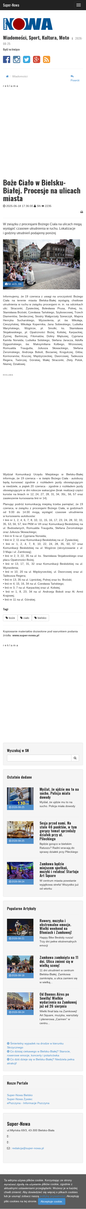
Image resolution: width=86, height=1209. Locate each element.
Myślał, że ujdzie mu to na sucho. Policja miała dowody (59, 793)
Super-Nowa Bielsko (20, 1095)
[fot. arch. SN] (41, 264)
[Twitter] (26, 61)
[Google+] (36, 61)
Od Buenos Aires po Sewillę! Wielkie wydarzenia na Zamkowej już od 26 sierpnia (58, 1000)
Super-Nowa (11, 4)
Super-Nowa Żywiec (19, 1099)
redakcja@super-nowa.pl (28, 1148)
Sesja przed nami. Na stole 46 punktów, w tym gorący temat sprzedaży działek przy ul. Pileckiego (58, 830)
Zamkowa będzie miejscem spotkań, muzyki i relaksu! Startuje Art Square (59, 869)
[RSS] (46, 61)
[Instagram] (16, 61)
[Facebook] (6, 61)
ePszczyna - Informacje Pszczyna (28, 1103)
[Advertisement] (43, 130)
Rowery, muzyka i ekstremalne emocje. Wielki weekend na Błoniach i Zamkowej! (56, 926)
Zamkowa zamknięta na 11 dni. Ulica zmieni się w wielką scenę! (59, 961)
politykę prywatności (52, 1196)
